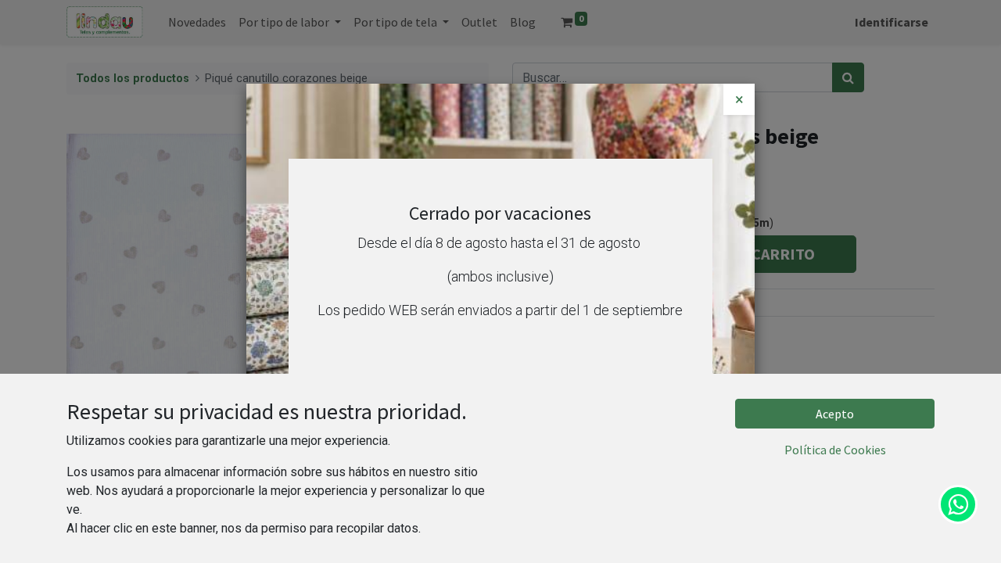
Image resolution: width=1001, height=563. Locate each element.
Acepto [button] (835, 413)
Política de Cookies (835, 449)
